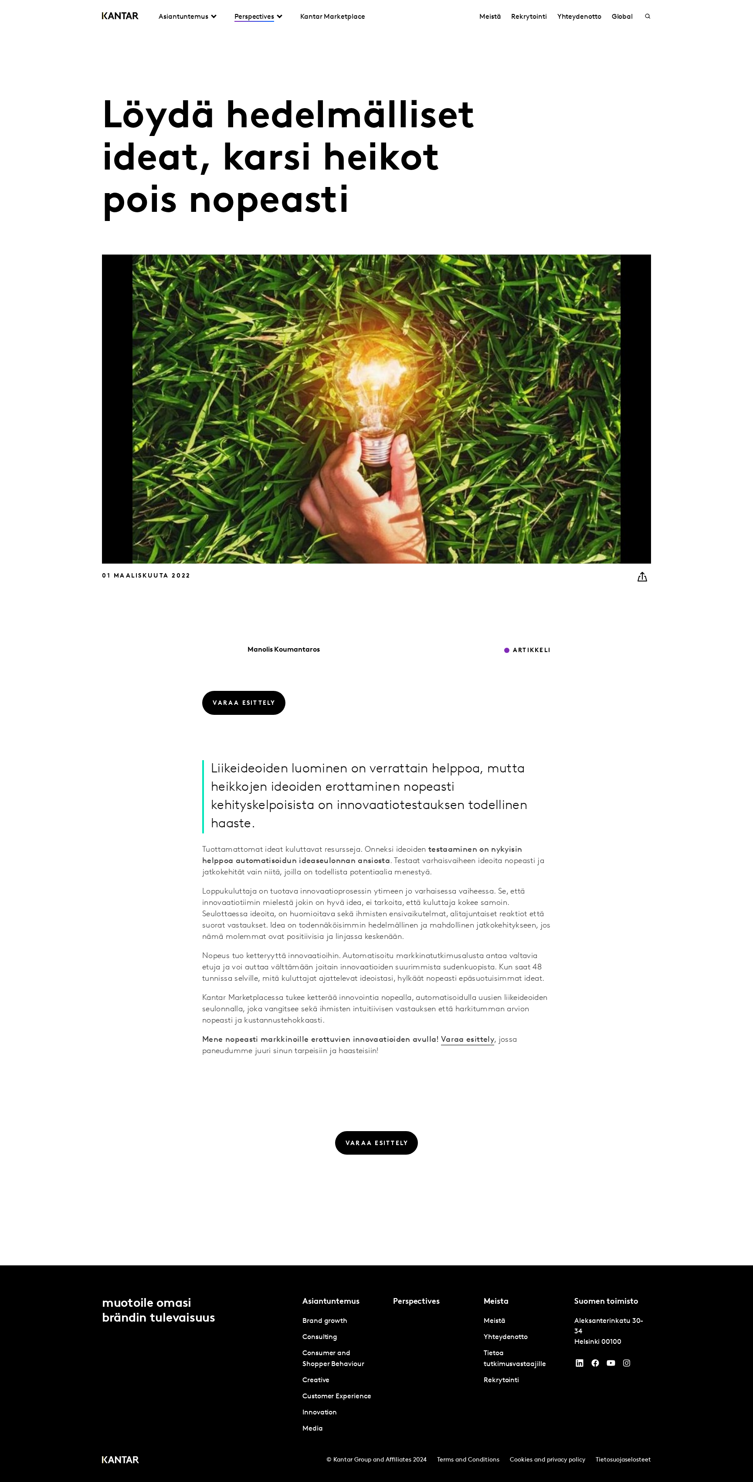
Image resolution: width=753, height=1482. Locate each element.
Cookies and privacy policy (547, 1460)
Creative (315, 1380)
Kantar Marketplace (332, 17)
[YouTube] (579, 1365)
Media (312, 1428)
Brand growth (324, 1321)
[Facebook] (595, 1365)
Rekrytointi (528, 17)
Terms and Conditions (468, 1460)
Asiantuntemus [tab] (183, 17)
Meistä (490, 17)
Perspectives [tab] (254, 17)
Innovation (319, 1412)
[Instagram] (626, 1365)
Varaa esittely (467, 1040)
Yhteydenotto (579, 17)
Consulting (319, 1337)
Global (622, 17)
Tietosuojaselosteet (623, 1460)
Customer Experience (336, 1396)
